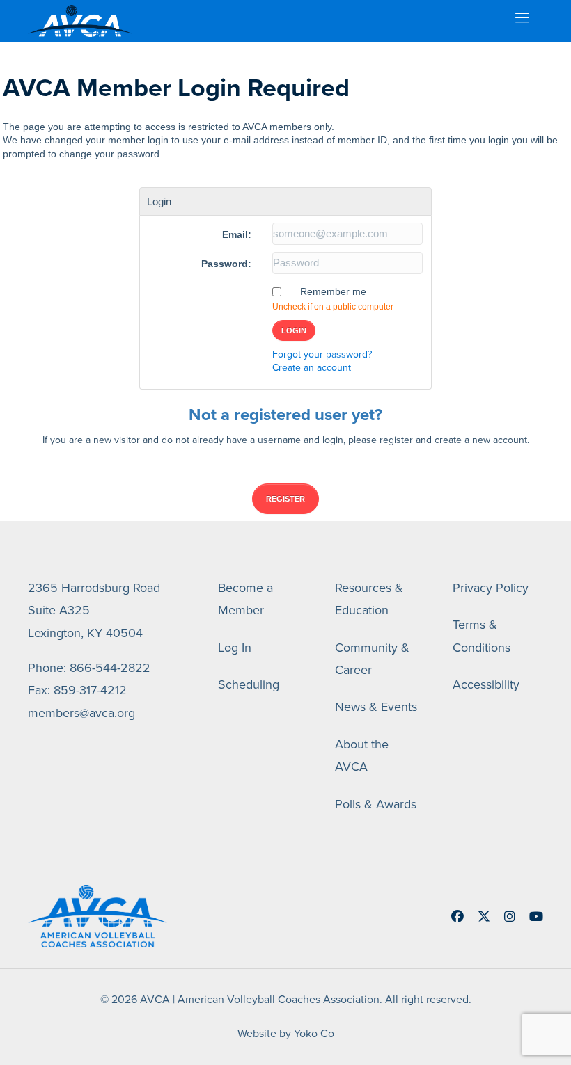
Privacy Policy (491, 588)
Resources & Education (369, 599)
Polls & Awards (375, 804)
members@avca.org (81, 713)
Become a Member (245, 599)
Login (293, 330)
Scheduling (248, 684)
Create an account (311, 367)
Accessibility (486, 684)
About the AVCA (362, 755)
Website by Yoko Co (285, 1033)
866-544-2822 (110, 668)
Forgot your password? (322, 354)
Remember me (333, 291)
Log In (234, 648)
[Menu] (521, 20)
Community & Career (372, 659)
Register (285, 499)
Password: (226, 263)
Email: (236, 234)
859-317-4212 (90, 690)
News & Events (376, 707)
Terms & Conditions (481, 636)
